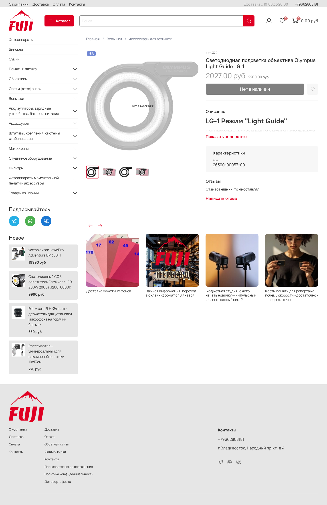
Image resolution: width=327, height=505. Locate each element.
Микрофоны (19, 148)
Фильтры (16, 168)
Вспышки (114, 38)
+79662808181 (306, 4)
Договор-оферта (57, 481)
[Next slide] (191, 106)
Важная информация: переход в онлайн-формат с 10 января (171, 293)
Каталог (63, 20)
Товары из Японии (24, 192)
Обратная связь (56, 444)
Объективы (18, 78)
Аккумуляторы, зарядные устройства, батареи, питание (34, 111)
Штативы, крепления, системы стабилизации (34, 136)
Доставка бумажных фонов (108, 291)
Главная (93, 38)
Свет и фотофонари (25, 88)
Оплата (59, 4)
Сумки (14, 59)
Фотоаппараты (21, 39)
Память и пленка (23, 68)
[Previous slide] (93, 106)
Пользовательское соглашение (68, 467)
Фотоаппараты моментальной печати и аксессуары (34, 180)
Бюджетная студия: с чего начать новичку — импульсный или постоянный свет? (231, 295)
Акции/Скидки (55, 452)
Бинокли (16, 49)
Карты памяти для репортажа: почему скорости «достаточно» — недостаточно (291, 295)
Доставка (40, 4)
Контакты (77, 4)
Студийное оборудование (30, 158)
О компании (18, 4)
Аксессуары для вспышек (150, 38)
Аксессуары (19, 123)
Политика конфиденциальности (68, 474)
